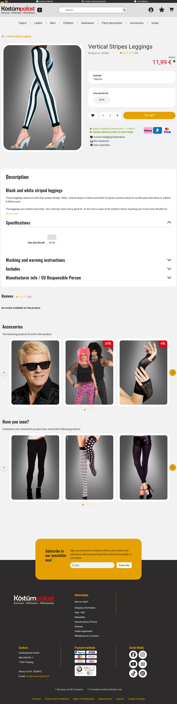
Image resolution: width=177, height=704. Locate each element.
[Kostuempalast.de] (18, 10)
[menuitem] (2, 1)
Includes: (97, 75)
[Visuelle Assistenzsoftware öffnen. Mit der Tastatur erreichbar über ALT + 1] (37, 10)
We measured (101, 141)
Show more (12, 213)
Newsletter (80, 617)
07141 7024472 (34, 671)
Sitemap (79, 626)
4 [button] (94, 505)
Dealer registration (84, 631)
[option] (42, 97)
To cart (149, 115)
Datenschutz (105, 698)
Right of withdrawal (83, 698)
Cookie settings (136, 698)
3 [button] (92, 410)
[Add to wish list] (92, 115)
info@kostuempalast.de (37, 676)
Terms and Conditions (57, 698)
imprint (120, 698)
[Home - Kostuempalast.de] (34, 599)
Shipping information (85, 607)
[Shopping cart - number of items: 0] (171, 10)
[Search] (125, 10)
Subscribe (124, 565)
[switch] (89, 673)
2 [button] (88, 410)
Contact (36, 698)
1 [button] (84, 410)
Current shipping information (109, 137)
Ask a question (101, 144)
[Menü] (94, 667)
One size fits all (100, 93)
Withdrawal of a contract (87, 636)
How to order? (81, 601)
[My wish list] (162, 10)
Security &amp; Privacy (86, 622)
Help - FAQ (80, 612)
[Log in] (151, 10)
